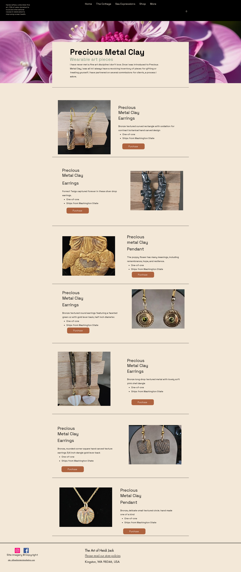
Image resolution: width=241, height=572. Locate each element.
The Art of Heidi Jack (99, 550)
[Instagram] (17, 550)
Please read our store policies (102, 555)
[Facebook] (26, 550)
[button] (186, 10)
